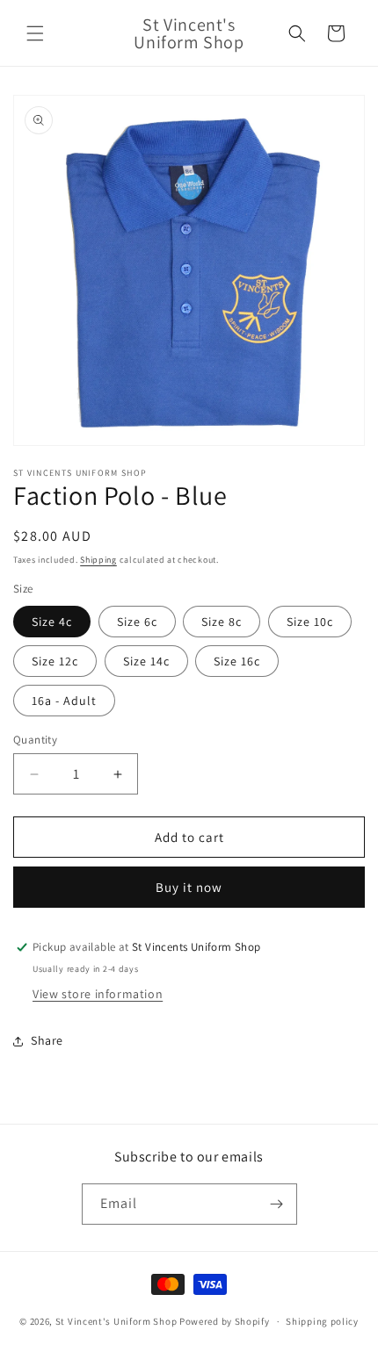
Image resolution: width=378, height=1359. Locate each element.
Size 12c (55, 661)
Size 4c (52, 621)
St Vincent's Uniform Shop (116, 1321)
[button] (35, 33)
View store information (98, 994)
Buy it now (189, 887)
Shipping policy (322, 1321)
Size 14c (146, 661)
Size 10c (310, 621)
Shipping (98, 559)
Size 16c (237, 661)
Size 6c (137, 621)
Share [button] (47, 1040)
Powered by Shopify (224, 1321)
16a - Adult (64, 700)
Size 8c (221, 621)
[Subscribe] (277, 1204)
